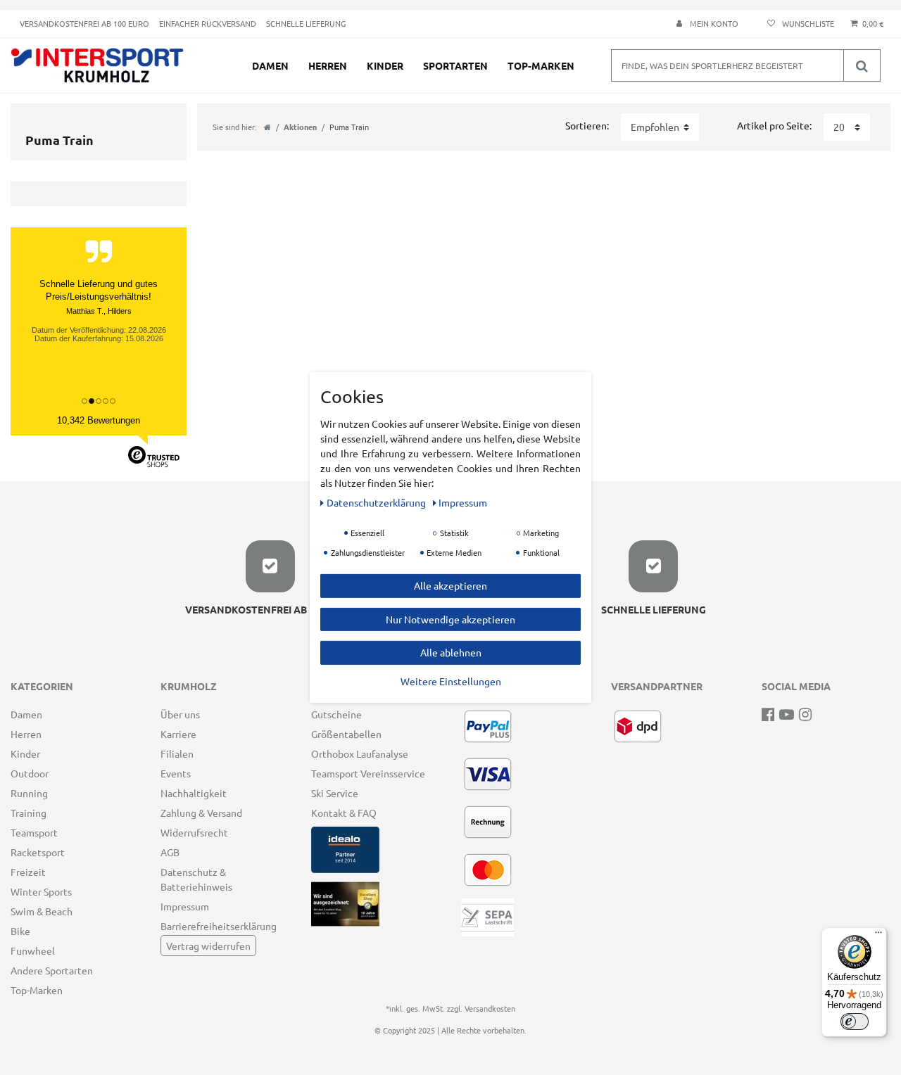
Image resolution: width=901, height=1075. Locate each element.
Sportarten (455, 65)
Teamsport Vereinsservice (368, 773)
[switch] (854, 1021)
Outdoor (30, 773)
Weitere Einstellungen (451, 680)
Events (175, 773)
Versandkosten (490, 1008)
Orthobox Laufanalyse (359, 753)
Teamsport (34, 832)
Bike (20, 930)
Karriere (178, 733)
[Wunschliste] (799, 23)
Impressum (184, 906)
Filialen (177, 753)
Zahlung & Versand (201, 812)
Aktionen (300, 126)
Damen (270, 65)
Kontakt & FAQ (344, 812)
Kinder (385, 65)
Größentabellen (346, 733)
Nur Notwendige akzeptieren (450, 618)
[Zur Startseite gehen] (267, 126)
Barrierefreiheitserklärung (218, 926)
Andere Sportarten (52, 970)
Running (29, 793)
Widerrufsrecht (194, 832)
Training (28, 812)
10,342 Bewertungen (98, 420)
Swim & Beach (42, 911)
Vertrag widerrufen (208, 945)
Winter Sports (41, 891)
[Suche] (861, 65)
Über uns (180, 714)
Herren (327, 65)
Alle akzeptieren (450, 585)
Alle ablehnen (450, 652)
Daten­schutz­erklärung (377, 502)
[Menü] (878, 935)
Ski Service (334, 793)
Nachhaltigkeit (193, 793)
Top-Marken (541, 65)
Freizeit (28, 871)
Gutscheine (336, 714)
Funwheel (33, 950)
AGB (169, 852)
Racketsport (38, 852)
